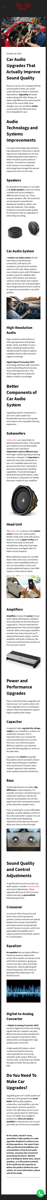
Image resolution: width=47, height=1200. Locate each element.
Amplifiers (11, 616)
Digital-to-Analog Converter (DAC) (23, 1025)
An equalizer (12, 952)
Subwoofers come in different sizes (22, 451)
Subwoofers (12, 440)
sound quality (33, 886)
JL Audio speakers (16, 189)
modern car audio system (19, 257)
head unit (14, 531)
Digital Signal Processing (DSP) (21, 362)
